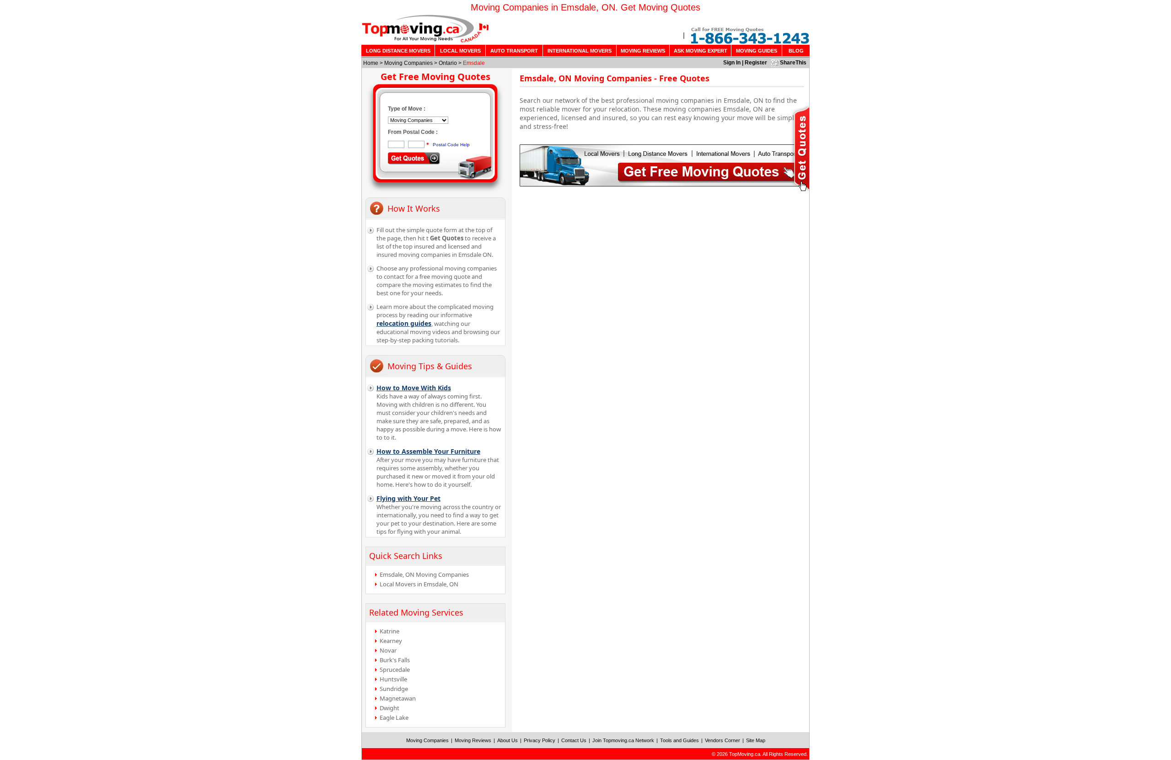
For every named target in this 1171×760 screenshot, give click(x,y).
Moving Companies (408, 63)
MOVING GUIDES (756, 50)
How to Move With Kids (413, 387)
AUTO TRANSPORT (514, 50)
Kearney (391, 641)
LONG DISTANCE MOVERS (398, 50)
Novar (388, 650)
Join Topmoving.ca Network (623, 740)
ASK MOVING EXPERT (700, 50)
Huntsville (393, 679)
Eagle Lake (394, 717)
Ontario (448, 63)
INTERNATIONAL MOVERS (580, 50)
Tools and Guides (679, 740)
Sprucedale (395, 669)
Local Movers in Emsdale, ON (419, 584)
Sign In (732, 62)
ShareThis (793, 62)
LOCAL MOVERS (460, 50)
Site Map (755, 740)
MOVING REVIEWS (643, 50)
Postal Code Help (451, 144)
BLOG (796, 50)
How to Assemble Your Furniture (428, 451)
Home (370, 63)
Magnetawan (398, 698)
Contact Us (573, 740)
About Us (507, 740)
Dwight (389, 708)
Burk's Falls (395, 660)
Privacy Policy (539, 740)
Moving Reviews (473, 740)
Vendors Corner (722, 740)
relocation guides (403, 323)
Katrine (389, 631)
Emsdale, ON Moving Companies (424, 574)
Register (756, 62)
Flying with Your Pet (408, 498)
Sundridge (394, 689)
